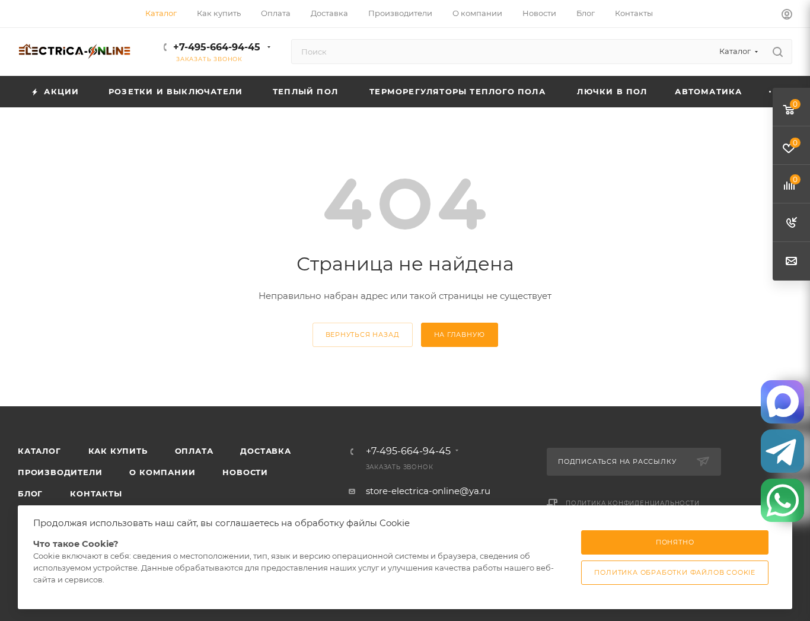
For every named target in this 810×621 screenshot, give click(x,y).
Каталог (39, 451)
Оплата (194, 451)
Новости (245, 472)
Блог (30, 493)
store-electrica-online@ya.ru (428, 490)
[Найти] (777, 51)
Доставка (265, 451)
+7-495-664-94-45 (216, 47)
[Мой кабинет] (787, 15)
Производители (60, 472)
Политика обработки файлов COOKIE (674, 572)
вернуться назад (363, 334)
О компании (162, 472)
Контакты (96, 493)
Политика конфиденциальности (633, 503)
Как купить (118, 451)
